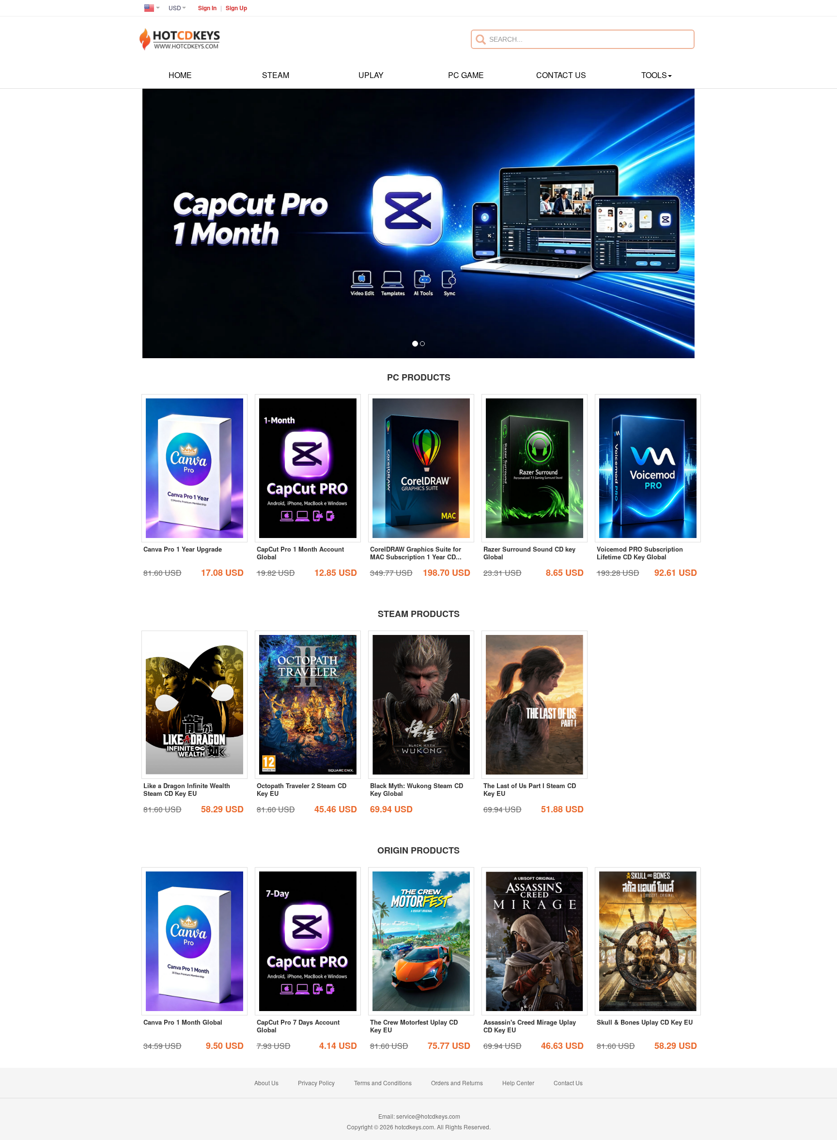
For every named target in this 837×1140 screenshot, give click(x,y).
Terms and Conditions (383, 1082)
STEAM (275, 74)
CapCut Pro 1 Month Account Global (300, 552)
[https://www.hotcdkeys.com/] (179, 34)
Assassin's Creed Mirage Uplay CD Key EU (529, 1025)
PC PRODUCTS (418, 377)
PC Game (466, 74)
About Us (266, 1082)
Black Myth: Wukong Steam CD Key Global (416, 789)
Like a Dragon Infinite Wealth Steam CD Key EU (186, 789)
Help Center (518, 1082)
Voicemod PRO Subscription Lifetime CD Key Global (640, 552)
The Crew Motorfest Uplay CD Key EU (414, 1025)
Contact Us (561, 74)
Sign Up (236, 7)
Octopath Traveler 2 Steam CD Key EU (301, 789)
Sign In (207, 7)
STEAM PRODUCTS (419, 613)
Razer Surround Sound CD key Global (529, 552)
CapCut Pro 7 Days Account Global (298, 1025)
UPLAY (371, 74)
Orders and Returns (457, 1082)
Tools (654, 74)
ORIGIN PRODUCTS (418, 850)
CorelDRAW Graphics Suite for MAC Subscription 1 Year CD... (416, 552)
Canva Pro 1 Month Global (182, 1022)
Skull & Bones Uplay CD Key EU (645, 1022)
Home (180, 74)
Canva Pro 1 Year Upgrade (182, 549)
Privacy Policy (316, 1082)
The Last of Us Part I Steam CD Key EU (529, 789)
